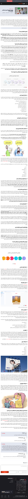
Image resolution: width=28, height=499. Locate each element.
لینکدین (5, 269)
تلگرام (8, 496)
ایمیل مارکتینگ (25, 284)
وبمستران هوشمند (5, 420)
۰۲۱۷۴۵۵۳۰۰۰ (7, 492)
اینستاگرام (5, 496)
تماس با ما (11, 480)
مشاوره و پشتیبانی (8, 491)
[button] (27, 3)
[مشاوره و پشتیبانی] (11, 492)
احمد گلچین (3, 12)
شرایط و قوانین (11, 482)
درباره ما (12, 481)
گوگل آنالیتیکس (5, 161)
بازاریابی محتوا (25, 311)
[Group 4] (21, 3)
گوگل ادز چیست (8, 339)
